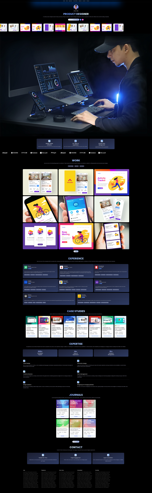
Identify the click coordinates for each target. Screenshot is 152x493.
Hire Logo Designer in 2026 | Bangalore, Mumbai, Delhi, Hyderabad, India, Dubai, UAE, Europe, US (30, 484)
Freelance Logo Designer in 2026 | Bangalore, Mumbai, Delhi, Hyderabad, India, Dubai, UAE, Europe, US (48, 484)
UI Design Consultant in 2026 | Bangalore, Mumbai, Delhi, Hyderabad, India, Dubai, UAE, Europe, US (84, 483)
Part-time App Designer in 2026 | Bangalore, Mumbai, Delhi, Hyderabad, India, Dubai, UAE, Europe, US (66, 477)
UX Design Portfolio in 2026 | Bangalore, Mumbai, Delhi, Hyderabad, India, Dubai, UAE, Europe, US (102, 479)
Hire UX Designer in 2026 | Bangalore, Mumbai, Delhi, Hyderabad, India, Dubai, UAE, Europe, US (30, 479)
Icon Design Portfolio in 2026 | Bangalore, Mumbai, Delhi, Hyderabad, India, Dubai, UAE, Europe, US (102, 473)
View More (76, 251)
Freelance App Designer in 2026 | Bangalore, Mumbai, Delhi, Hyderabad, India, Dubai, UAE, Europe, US (48, 477)
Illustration (76, 166)
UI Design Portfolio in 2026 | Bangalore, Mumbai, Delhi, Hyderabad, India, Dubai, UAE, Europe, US (102, 483)
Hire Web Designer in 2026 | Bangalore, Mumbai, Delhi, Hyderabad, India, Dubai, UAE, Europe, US (30, 478)
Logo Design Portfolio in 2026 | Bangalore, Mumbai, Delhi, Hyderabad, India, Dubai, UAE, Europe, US (102, 484)
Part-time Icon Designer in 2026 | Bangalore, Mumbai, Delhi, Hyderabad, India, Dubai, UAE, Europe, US (66, 473)
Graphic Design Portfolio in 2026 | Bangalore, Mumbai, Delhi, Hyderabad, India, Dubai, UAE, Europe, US (102, 474)
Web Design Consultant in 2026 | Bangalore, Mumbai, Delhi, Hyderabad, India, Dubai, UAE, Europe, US (84, 478)
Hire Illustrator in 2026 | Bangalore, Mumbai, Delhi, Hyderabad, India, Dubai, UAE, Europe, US (30, 472)
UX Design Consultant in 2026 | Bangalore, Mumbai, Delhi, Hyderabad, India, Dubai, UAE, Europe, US (84, 479)
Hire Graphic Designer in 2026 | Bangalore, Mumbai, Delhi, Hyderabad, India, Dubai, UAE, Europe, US (30, 474)
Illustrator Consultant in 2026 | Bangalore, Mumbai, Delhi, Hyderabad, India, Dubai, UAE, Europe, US (84, 472)
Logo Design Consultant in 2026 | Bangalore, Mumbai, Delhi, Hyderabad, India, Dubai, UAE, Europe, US (84, 484)
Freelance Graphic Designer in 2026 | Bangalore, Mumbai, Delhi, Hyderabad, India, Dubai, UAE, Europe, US (48, 474)
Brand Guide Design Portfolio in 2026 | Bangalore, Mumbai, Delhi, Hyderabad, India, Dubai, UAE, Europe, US (102, 487)
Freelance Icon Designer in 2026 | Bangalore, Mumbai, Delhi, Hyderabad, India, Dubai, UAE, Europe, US (48, 473)
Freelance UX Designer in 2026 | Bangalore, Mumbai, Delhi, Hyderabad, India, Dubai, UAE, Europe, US (48, 479)
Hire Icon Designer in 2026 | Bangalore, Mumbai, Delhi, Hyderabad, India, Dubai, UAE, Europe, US (30, 473)
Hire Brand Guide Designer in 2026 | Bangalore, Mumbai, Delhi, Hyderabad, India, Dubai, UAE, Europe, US (31, 487)
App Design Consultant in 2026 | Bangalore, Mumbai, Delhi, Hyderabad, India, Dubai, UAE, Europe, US (84, 477)
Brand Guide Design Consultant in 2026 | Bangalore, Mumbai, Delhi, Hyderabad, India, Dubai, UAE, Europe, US (84, 487)
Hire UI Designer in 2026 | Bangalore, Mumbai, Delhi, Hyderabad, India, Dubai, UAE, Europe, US (30, 483)
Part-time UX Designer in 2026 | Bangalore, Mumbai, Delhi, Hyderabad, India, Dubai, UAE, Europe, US (66, 479)
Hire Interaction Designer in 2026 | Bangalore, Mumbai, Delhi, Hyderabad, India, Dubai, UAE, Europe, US (30, 482)
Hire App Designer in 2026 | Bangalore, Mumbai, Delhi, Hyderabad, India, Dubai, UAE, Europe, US (30, 477)
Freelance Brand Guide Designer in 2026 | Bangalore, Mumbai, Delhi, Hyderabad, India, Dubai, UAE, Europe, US (48, 487)
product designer (50, 16)
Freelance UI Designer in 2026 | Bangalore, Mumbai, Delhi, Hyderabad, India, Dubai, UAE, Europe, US (48, 483)
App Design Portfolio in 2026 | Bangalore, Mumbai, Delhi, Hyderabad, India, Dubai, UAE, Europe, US (103, 477)
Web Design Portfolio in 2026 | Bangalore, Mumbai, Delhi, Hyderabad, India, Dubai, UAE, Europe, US (102, 478)
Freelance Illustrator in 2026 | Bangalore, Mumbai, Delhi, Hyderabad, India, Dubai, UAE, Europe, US (49, 472)
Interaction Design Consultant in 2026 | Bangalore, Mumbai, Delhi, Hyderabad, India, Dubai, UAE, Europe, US (84, 482)
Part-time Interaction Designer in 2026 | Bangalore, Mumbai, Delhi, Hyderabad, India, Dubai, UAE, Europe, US (66, 482)
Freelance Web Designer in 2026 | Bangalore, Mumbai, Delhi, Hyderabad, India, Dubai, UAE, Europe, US (48, 478)
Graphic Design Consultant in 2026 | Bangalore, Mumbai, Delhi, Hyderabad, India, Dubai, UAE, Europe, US (84, 474)
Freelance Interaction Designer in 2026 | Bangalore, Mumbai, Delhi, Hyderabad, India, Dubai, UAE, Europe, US (48, 482)
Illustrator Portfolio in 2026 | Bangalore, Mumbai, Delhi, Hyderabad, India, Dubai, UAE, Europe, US (102, 472)
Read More (62, 416)
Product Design (70, 166)
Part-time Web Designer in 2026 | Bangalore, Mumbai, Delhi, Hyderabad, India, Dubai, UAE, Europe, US (66, 478)
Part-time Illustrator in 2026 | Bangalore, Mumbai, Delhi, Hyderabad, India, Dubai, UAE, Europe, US (67, 472)
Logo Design (82, 166)
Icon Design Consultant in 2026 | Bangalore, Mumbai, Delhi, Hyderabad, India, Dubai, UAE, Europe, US (84, 473)
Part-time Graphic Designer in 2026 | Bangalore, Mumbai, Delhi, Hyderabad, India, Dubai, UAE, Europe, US (66, 474)
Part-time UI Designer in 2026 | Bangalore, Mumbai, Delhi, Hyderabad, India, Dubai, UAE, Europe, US (66, 483)
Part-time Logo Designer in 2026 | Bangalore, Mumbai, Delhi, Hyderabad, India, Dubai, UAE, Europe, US (66, 484)
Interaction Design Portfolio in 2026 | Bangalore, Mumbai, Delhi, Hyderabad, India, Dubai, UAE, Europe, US (102, 482)
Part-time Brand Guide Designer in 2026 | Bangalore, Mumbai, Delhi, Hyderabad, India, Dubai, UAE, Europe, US (66, 487)
